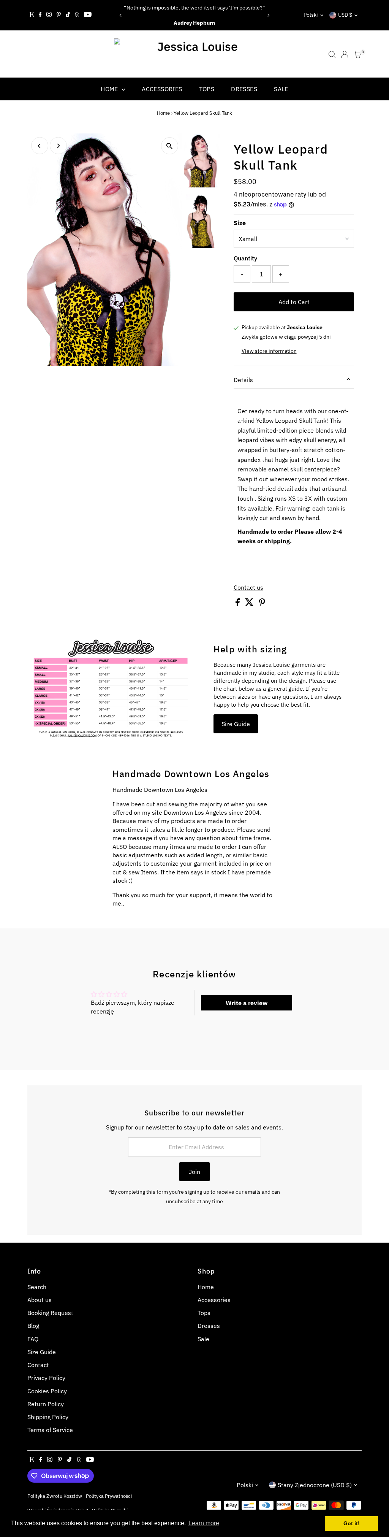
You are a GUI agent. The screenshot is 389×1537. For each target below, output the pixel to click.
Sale (281, 89)
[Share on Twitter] (250, 604)
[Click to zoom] (169, 145)
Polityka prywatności (109, 1496)
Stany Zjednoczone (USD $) (315, 1485)
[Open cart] (358, 54)
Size (240, 223)
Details (243, 380)
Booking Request (50, 1313)
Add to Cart (294, 302)
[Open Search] (332, 54)
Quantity (245, 258)
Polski (311, 14)
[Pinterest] (59, 15)
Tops (207, 89)
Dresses (244, 89)
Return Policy (45, 1404)
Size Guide (235, 724)
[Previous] (121, 15)
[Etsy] (31, 15)
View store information (269, 351)
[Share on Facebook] (238, 604)
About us (39, 1300)
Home (110, 89)
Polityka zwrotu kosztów (54, 1496)
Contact (38, 1365)
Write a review (246, 1003)
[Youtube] (87, 15)
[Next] (268, 15)
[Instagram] (49, 15)
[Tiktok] (68, 15)
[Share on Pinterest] (262, 604)
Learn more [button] (203, 1523)
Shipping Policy (47, 1417)
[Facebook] (40, 15)
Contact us (248, 587)
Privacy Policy (46, 1378)
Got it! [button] (351, 1523)
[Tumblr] (77, 15)
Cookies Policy (47, 1391)
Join (194, 1171)
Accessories (162, 89)
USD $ (345, 14)
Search (36, 1287)
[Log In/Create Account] (344, 54)
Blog (33, 1325)
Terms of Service (50, 1430)
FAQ (32, 1339)
